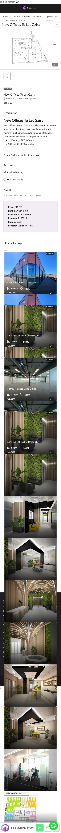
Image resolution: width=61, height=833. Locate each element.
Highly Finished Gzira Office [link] (21, 388)
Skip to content (8, 1)
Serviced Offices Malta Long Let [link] (23, 441)
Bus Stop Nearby (15, 179)
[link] (30, 273)
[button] (57, 24)
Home (7, 17)
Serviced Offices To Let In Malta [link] (23, 335)
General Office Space (32, 17)
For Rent (17, 17)
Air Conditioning (15, 172)
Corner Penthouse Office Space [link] (23, 282)
